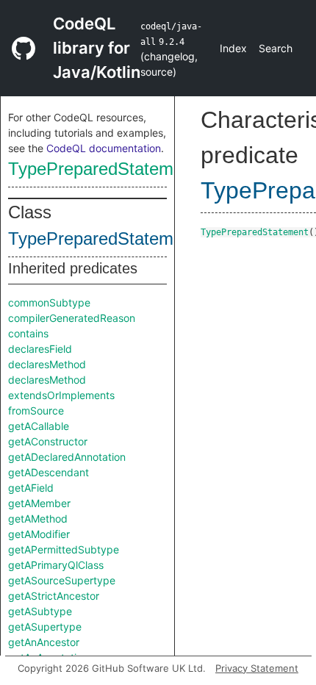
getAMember (39, 503)
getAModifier (39, 534)
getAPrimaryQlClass (56, 565)
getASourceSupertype (61, 580)
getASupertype (45, 626)
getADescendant (48, 472)
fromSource (36, 410)
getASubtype (40, 611)
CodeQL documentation (103, 148)
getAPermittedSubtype (63, 549)
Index (233, 48)
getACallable (38, 426)
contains (28, 333)
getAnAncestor (43, 642)
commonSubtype (49, 302)
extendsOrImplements (61, 395)
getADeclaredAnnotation (67, 457)
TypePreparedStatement (103, 169)
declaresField (40, 348)
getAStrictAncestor (53, 595)
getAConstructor (47, 441)
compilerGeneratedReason (71, 318)
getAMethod (38, 518)
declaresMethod (47, 364)
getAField (31, 487)
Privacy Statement (256, 668)
